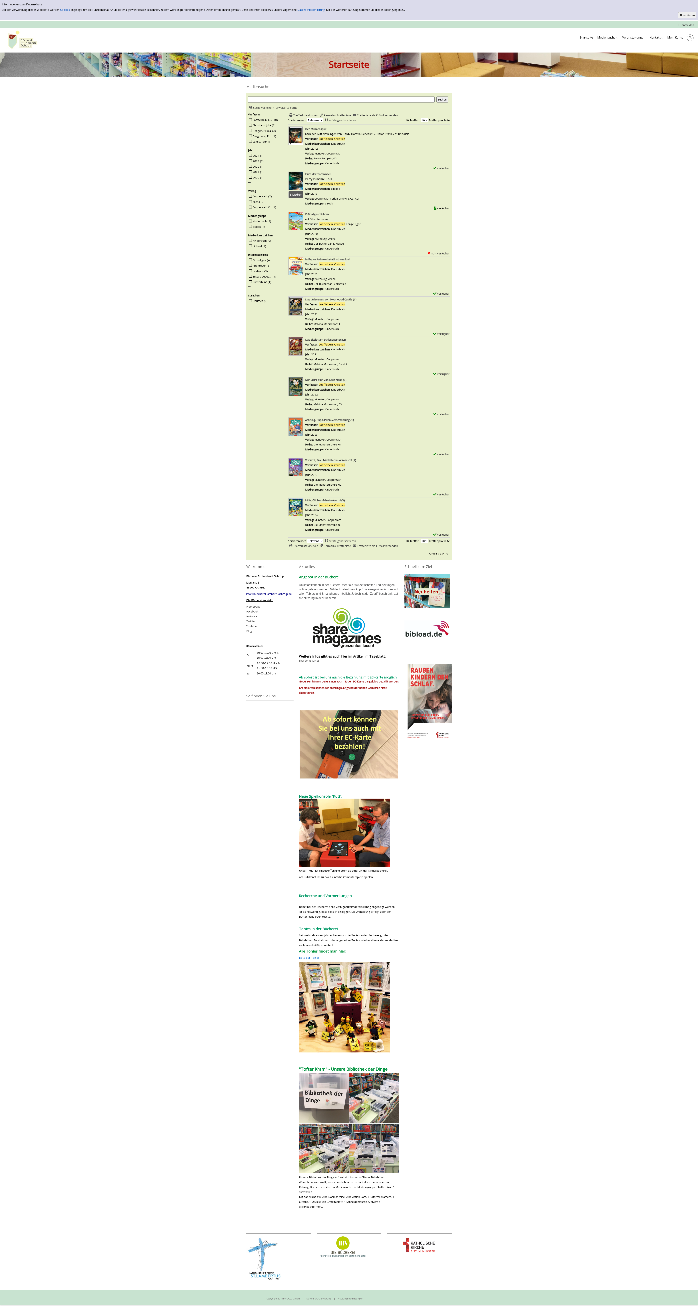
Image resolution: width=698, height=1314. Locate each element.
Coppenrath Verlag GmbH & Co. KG (262, 207)
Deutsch (258, 301)
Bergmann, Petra (262, 136)
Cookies (65, 9)
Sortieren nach (297, 120)
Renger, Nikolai (262, 130)
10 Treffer (412, 120)
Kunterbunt (260, 282)
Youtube (251, 626)
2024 (256, 155)
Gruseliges (259, 260)
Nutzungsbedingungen (350, 1298)
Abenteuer (259, 265)
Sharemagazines (309, 660)
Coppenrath (260, 196)
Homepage (253, 606)
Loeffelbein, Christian (262, 120)
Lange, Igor (260, 141)
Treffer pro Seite (439, 120)
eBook (257, 226)
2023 (256, 161)
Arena (256, 202)
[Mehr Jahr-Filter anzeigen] (249, 182)
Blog (249, 631)
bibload (257, 246)
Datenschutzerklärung (311, 9)
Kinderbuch (260, 221)
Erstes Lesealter (262, 276)
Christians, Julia (262, 125)
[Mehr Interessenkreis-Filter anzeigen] (249, 287)
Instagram (252, 616)
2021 (256, 172)
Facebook (252, 611)
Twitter (251, 621)
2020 (256, 177)
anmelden (688, 25)
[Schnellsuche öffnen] (690, 38)
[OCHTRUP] (22, 40)
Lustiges (258, 271)
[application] (607, 37)
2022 (256, 166)
